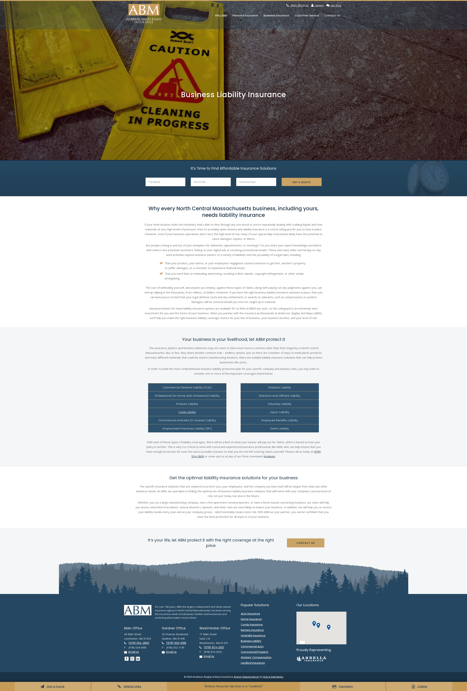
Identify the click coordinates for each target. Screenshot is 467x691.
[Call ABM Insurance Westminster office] (201, 647)
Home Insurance (251, 619)
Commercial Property (254, 652)
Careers (319, 5)
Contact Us (305, 543)
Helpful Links (132, 686)
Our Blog (336, 5)
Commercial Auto (252, 646)
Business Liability (251, 641)
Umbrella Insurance (253, 635)
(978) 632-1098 (176, 643)
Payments (345, 686)
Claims (422, 686)
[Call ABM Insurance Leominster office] (126, 643)
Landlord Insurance (253, 663)
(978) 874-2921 (214, 647)
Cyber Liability (187, 412)
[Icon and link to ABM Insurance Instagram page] (132, 658)
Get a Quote (55, 686)
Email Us (133, 652)
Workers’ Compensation (256, 657)
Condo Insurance (252, 624)
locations (269, 456)
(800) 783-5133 (299, 5)
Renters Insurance (252, 630)
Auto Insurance (250, 613)
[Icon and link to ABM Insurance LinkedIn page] (137, 658)
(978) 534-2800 (138, 643)
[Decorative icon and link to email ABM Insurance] (126, 652)
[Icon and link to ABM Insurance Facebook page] (126, 658)
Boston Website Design (246, 676)
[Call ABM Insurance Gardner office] (164, 643)
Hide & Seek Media (273, 676)
